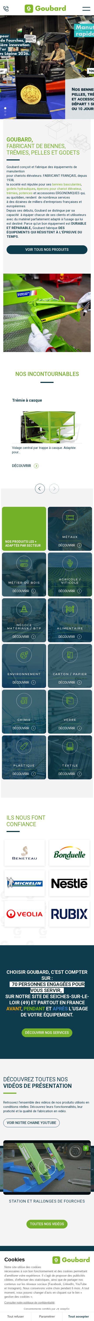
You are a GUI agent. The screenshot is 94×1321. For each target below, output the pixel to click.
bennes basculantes (66, 184)
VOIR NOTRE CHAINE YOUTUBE (31, 1123)
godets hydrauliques (21, 189)
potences (26, 193)
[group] (47, 437)
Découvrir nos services (47, 1033)
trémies (12, 193)
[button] (5, 108)
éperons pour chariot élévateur (59, 189)
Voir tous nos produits (47, 250)
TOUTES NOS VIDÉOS (47, 1224)
